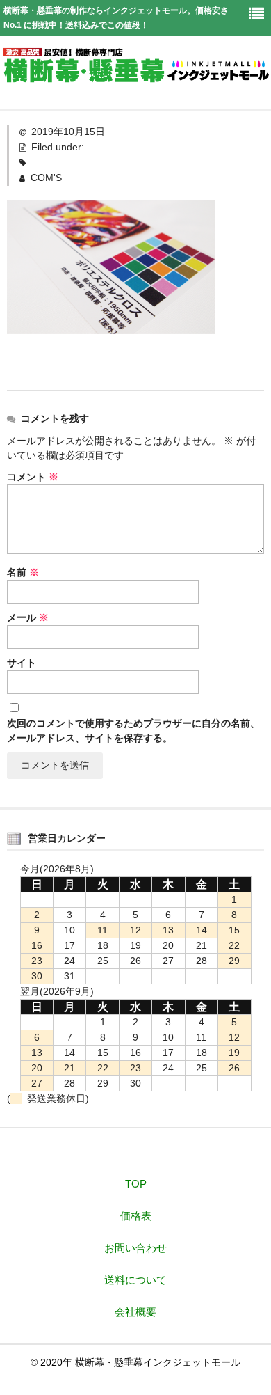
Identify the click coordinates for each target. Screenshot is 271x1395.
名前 (23, 572)
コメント (32, 476)
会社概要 (135, 1312)
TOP (136, 1184)
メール (28, 617)
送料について (135, 1280)
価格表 (135, 1216)
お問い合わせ (135, 1248)
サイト (21, 662)
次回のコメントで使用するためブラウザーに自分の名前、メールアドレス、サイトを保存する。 (133, 730)
